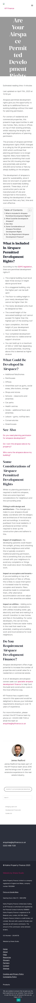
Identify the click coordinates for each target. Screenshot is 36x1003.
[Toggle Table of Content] (28, 210)
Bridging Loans (10, 806)
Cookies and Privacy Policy (13, 974)
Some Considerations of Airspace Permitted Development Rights (15, 229)
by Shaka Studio (17, 873)
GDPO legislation (25, 267)
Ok (18, 1000)
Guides (8, 813)
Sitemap (6, 969)
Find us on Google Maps (10, 892)
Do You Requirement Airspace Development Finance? (17, 235)
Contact (6, 966)
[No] (33, 996)
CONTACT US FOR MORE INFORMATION (18, 789)
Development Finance (12, 810)
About (5, 952)
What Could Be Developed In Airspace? (17, 220)
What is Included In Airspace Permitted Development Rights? (18, 214)
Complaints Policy (10, 977)
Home (5, 949)
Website (6, 873)
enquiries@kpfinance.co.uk (14, 724)
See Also (9, 224)
